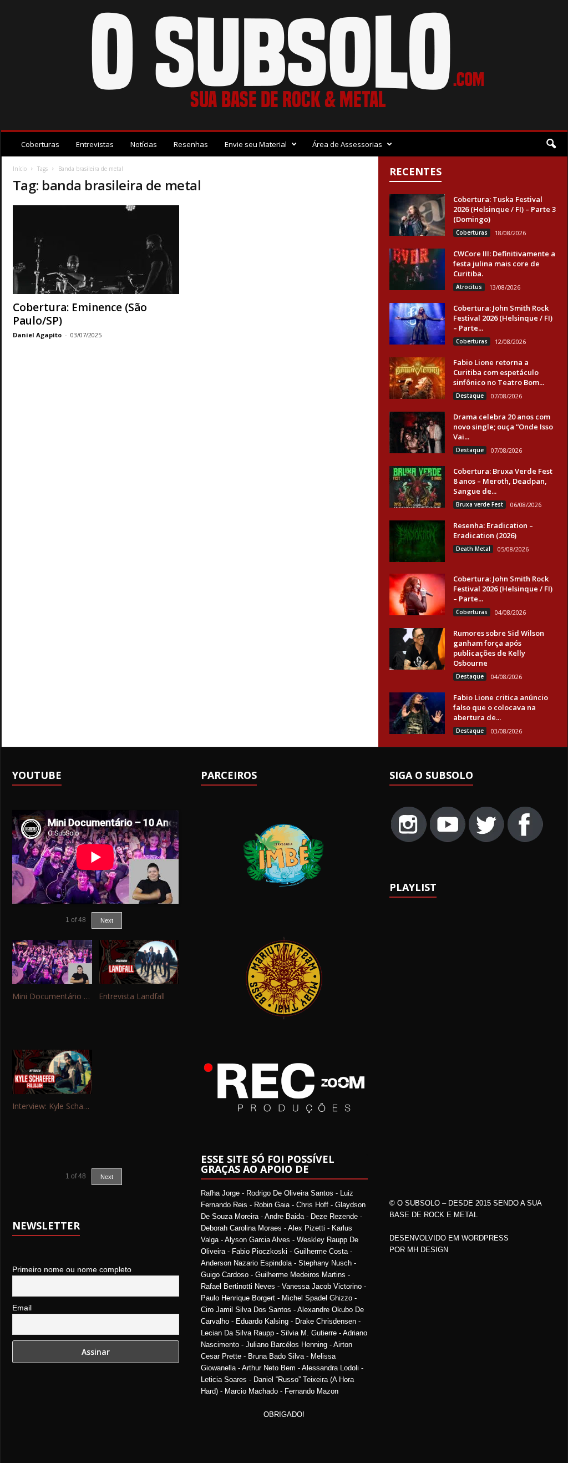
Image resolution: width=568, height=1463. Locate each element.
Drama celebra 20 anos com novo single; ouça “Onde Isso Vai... (503, 427)
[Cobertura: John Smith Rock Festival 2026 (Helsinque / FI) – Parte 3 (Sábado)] (417, 324)
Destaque (470, 395)
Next (106, 920)
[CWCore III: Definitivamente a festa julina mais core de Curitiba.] (417, 269)
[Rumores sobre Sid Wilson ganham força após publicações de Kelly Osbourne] (417, 649)
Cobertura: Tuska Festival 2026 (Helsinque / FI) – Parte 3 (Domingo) (504, 209)
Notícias (143, 144)
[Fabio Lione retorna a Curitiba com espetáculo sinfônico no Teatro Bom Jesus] (417, 378)
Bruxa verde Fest (479, 504)
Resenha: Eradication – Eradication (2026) (493, 530)
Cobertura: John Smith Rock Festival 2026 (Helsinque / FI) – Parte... (502, 318)
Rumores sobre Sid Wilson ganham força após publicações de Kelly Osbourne (498, 648)
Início (20, 169)
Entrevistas (95, 144)
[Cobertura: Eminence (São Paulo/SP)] (96, 249)
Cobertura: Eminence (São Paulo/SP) (80, 314)
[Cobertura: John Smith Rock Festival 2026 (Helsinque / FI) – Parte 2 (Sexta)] (417, 594)
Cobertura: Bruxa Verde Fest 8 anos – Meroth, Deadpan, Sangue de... (502, 481)
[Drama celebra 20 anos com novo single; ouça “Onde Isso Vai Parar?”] (417, 432)
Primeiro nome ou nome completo (71, 1269)
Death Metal (473, 549)
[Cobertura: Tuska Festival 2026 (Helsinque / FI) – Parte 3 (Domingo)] (417, 215)
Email (22, 1307)
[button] (551, 144)
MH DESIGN (427, 1250)
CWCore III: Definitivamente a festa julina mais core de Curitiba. (504, 264)
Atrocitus (469, 287)
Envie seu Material (256, 144)
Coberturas (40, 144)
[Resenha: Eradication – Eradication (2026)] (417, 541)
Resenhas (191, 144)
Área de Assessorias (347, 144)
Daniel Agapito (37, 335)
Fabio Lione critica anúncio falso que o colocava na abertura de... (500, 707)
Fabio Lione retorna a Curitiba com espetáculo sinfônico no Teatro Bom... (498, 372)
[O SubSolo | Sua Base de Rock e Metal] (284, 62)
